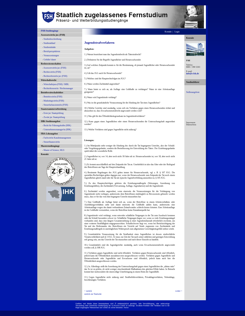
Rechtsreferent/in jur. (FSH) (55, 76)
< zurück (88, 291)
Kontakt (45, 154)
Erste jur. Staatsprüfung (53, 113)
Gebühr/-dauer (50, 59)
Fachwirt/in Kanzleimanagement (57, 138)
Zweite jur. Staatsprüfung (54, 117)
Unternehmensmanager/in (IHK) (57, 129)
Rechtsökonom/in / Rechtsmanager (58, 88)
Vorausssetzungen (51, 55)
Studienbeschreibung (52, 39)
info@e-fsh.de (192, 73)
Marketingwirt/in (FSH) (54, 100)
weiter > (178, 291)
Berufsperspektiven (52, 51)
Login (177, 31)
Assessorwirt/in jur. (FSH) (54, 68)
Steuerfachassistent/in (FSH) (56, 105)
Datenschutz (191, 124)
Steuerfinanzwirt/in (52, 142)
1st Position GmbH (118, 306)
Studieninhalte (50, 47)
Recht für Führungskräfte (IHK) (57, 125)
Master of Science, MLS (54, 150)
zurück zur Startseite (93, 294)
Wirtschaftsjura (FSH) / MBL (56, 84)
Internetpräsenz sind (105, 304)
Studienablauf (49, 43)
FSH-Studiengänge (49, 31)
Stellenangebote (192, 92)
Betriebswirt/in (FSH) (53, 96)
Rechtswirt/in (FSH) (52, 72)
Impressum (190, 122)
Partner (126, 307)
